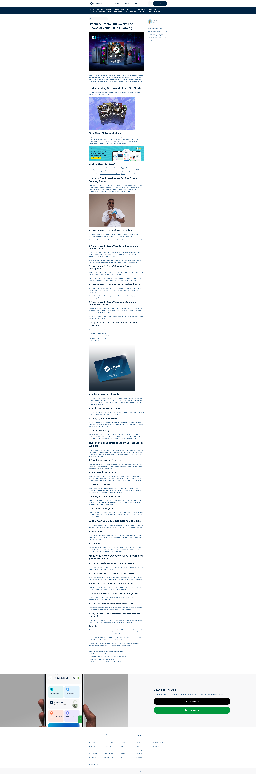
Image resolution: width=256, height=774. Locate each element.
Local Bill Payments (93, 753)
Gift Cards (117, 3)
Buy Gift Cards (92, 742)
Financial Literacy (142, 9)
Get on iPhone (194, 701)
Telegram (165, 771)
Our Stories (102, 11)
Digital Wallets (109, 9)
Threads (147, 771)
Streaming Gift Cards (109, 757)
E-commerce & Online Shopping (122, 9)
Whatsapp (133, 771)
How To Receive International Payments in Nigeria (103, 653)
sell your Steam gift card (114, 438)
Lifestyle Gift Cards (108, 742)
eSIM (134, 9)
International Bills (92, 757)
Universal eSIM (92, 761)
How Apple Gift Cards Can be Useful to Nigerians (103, 659)
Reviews (109, 11)
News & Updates (93, 11)
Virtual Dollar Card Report (125, 761)
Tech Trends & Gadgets (130, 11)
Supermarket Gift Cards (109, 750)
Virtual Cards (157, 11)
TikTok (152, 771)
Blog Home (91, 9)
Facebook (126, 771)
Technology (141, 11)
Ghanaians (122, 742)
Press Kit (138, 742)
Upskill (137, 746)
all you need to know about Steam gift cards (112, 174)
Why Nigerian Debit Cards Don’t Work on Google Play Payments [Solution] (108, 656)
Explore (135, 3)
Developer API (123, 753)
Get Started (160, 3)
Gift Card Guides (153, 9)
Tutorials (149, 11)
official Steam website (97, 535)
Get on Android (193, 710)
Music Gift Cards (108, 746)
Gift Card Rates (123, 750)
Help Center (122, 757)
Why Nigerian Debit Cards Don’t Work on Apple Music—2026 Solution (107, 661)
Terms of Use (139, 757)
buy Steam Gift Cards (110, 549)
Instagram (140, 771)
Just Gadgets (92, 750)
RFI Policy (138, 761)
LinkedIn (158, 771)
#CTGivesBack (139, 753)
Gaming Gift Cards (108, 753)
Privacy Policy (139, 750)
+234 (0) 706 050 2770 (156, 750)
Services (126, 3)
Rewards (122, 746)
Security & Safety (118, 11)
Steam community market (115, 240)
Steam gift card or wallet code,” (127, 400)
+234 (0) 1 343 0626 (156, 746)
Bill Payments (100, 9)
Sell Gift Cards (92, 746)
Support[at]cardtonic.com (157, 742)
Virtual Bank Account (93, 764)
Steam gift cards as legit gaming (113, 329)
